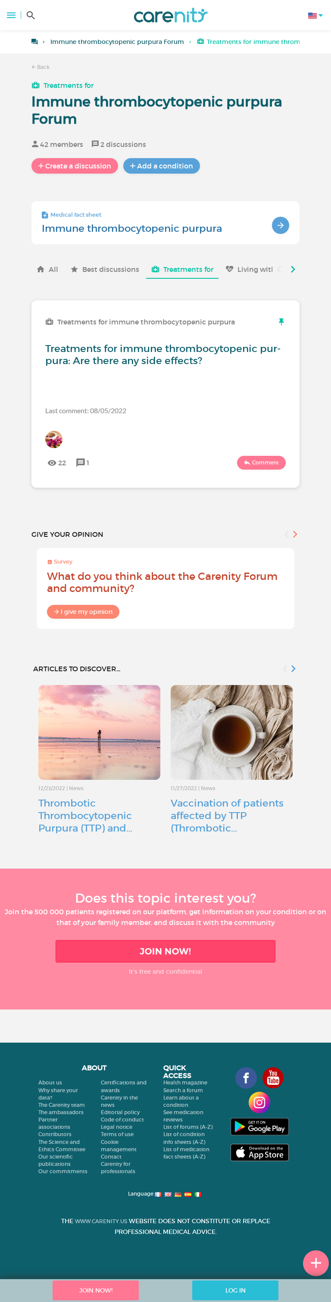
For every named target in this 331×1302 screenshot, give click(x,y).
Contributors (55, 1134)
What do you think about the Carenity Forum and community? (162, 582)
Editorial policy (120, 1112)
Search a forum (183, 1090)
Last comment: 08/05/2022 (85, 410)
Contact (111, 1156)
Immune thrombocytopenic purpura (132, 228)
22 (62, 462)
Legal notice (116, 1127)
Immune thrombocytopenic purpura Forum (117, 41)
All (53, 269)
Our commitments (62, 1171)
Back (43, 67)
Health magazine (185, 1082)
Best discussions (110, 269)
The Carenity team (61, 1105)
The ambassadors (61, 1112)
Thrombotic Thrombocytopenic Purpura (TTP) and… (85, 815)
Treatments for (69, 85)
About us (50, 1082)
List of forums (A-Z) (187, 1127)
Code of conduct (122, 1119)
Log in (235, 1290)
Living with (256, 269)
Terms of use (117, 1134)
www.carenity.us (101, 1221)
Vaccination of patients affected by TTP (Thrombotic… (227, 815)
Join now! (165, 951)
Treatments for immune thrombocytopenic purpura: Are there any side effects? (163, 355)
